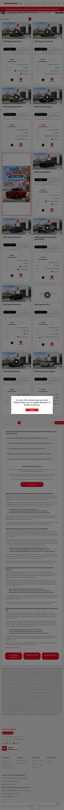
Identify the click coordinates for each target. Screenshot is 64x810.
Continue (32, 410)
